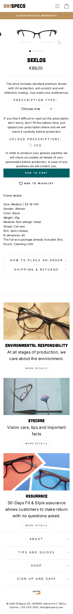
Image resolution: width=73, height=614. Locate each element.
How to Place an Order (36, 260)
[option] (36, 15)
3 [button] (37, 52)
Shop (36, 565)
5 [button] (44, 52)
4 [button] (40, 52)
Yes (38, 145)
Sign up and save (36, 578)
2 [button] (34, 52)
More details (36, 368)
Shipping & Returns (36, 269)
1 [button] (30, 51)
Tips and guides (36, 552)
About (36, 539)
